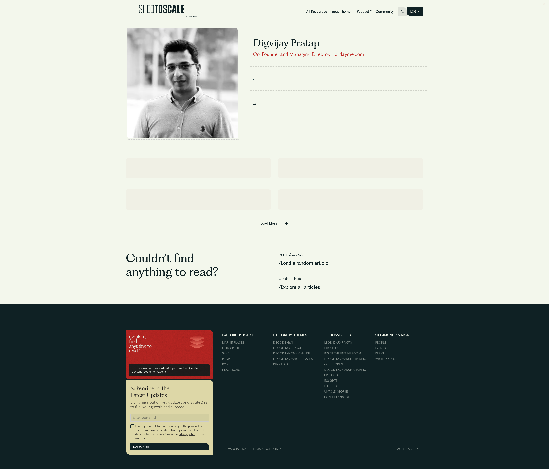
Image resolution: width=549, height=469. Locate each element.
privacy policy (187, 434)
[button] (342, 11)
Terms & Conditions (267, 449)
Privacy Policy (235, 449)
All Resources (316, 11)
